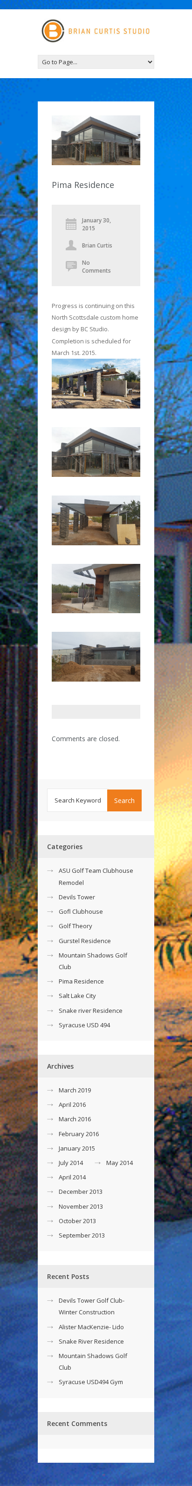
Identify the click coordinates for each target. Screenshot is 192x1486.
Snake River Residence (91, 1341)
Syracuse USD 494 (84, 1025)
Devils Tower (77, 897)
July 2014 (71, 1162)
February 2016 (79, 1134)
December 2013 (81, 1191)
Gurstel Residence (85, 941)
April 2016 (72, 1104)
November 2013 (81, 1206)
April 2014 (72, 1177)
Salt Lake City (77, 995)
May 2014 (119, 1162)
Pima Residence (81, 981)
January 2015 (77, 1148)
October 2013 (77, 1221)
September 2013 (82, 1235)
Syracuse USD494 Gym (91, 1382)
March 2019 (75, 1090)
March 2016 (75, 1119)
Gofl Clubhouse (81, 911)
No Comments (96, 266)
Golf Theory (75, 926)
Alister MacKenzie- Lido (91, 1327)
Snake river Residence (91, 1010)
